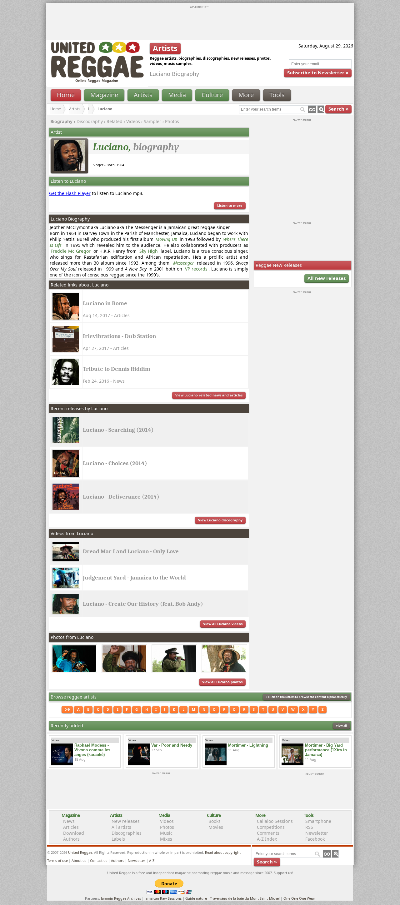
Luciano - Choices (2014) (115, 463)
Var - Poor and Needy (171, 745)
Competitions (271, 827)
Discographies (127, 833)
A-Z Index (267, 839)
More (246, 95)
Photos (172, 121)
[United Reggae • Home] (97, 76)
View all (341, 726)
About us (79, 860)
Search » (338, 109)
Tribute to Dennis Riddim (116, 368)
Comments (268, 833)
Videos (133, 121)
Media (177, 95)
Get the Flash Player (70, 193)
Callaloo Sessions (275, 821)
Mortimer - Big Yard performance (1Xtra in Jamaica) (326, 750)
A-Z (151, 860)
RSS (309, 827)
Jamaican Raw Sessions (163, 898)
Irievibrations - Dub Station (119, 336)
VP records (196, 269)
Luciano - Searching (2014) (118, 429)
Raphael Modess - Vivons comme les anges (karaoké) (92, 750)
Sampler (152, 121)
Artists (143, 95)
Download (73, 833)
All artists (121, 827)
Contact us (98, 860)
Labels (118, 839)
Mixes (166, 839)
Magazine (104, 95)
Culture (212, 95)
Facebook (315, 839)
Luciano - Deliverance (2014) (121, 496)
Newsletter (316, 833)
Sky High (148, 251)
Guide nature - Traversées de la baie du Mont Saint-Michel (232, 898)
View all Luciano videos (222, 623)
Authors (71, 839)
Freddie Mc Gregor (71, 251)
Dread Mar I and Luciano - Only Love (131, 551)
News (69, 821)
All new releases (327, 278)
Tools (277, 95)
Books (214, 821)
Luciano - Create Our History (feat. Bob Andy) (143, 603)
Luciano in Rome (105, 303)
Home (66, 95)
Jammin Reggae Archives (121, 898)
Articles (71, 827)
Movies (215, 827)
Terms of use (57, 860)
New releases (126, 821)
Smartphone (318, 821)
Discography (90, 121)
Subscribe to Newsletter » (317, 72)
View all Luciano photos (222, 681)
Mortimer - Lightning (248, 745)
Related (114, 121)
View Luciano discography (220, 520)
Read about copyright (223, 852)
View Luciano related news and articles (208, 395)
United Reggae (80, 852)
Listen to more (229, 205)
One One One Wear (299, 898)
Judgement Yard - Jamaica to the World (134, 577)
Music (166, 833)
